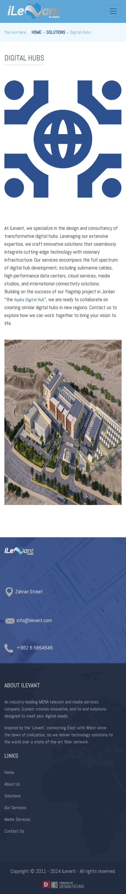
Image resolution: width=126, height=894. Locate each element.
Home (37, 32)
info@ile (25, 620)
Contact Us (14, 831)
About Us (12, 784)
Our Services (15, 807)
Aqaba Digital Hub (29, 300)
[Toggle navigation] (113, 11)
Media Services (17, 819)
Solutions (55, 32)
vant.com (43, 620)
